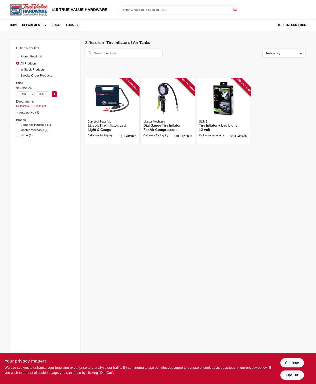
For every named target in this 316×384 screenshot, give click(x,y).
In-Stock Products (32, 69)
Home (14, 25)
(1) (35, 124)
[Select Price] (54, 94)
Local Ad (73, 25)
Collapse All (23, 106)
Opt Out (292, 375)
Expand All (40, 106)
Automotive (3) (29, 112)
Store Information (291, 25)
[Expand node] (17, 112)
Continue (292, 363)
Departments (33, 25)
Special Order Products (36, 75)
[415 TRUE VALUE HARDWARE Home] (29, 9)
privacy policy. (256, 367)
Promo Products (31, 56)
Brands (56, 25)
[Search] (235, 9)
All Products (28, 63)
